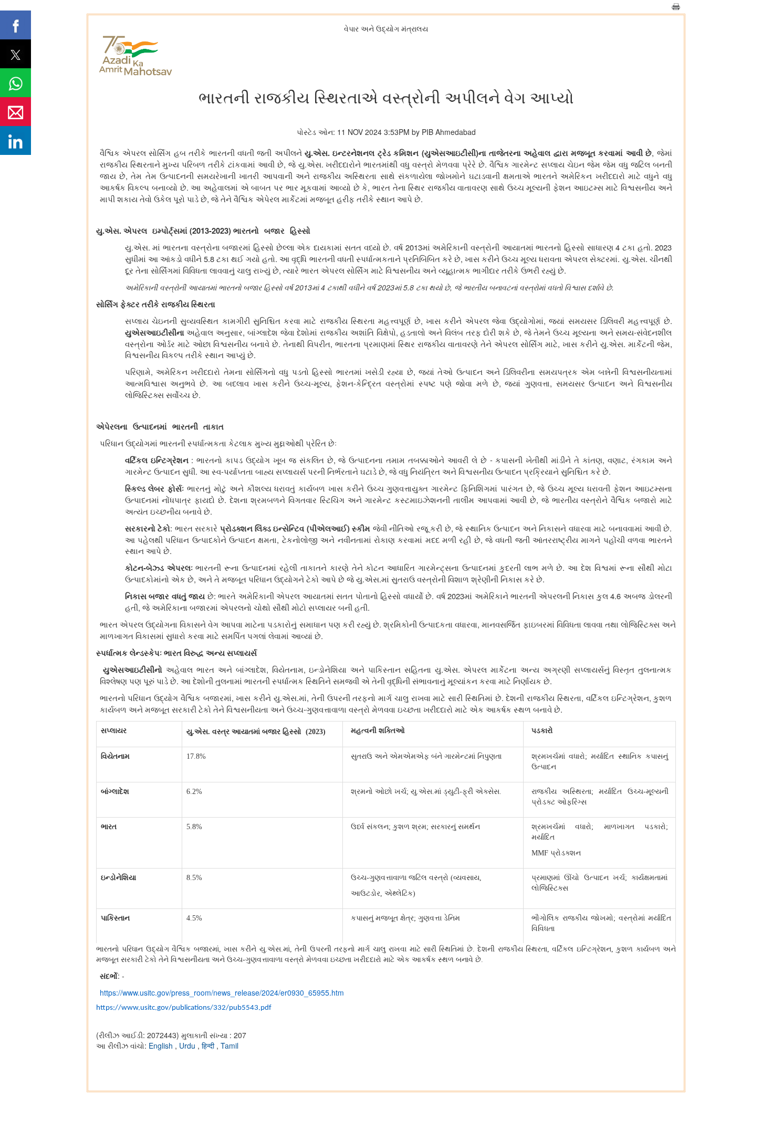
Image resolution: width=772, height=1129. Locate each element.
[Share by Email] (15, 111)
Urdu (188, 1045)
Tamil (229, 1045)
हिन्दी (209, 1045)
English (162, 1045)
